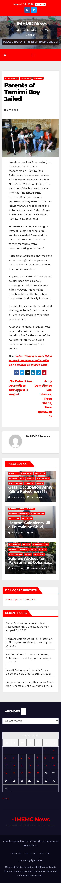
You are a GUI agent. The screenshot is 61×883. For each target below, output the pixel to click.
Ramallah (38, 78)
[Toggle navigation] (33, 55)
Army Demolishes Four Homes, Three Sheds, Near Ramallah (43, 396)
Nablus (42, 549)
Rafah (40, 483)
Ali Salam (36, 497)
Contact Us (30, 853)
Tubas (28, 554)
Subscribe (44, 853)
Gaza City (14, 473)
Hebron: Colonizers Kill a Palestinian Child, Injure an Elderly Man (29, 526)
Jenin (33, 549)
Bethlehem (14, 544)
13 (29, 765)
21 (37, 773)
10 (5, 765)
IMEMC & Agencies (39, 436)
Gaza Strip (40, 473)
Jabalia (30, 478)
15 (45, 765)
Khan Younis (43, 478)
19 (21, 773)
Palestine (29, 483)
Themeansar (30, 845)
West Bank (27, 518)
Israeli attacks (16, 478)
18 (14, 773)
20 (29, 773)
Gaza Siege (26, 473)
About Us (16, 853)
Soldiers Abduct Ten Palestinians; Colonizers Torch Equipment (30, 562)
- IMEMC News (30, 23)
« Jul (5, 798)
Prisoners (26, 78)
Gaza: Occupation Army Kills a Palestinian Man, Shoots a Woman (30, 491)
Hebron (13, 509)
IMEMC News (37, 568)
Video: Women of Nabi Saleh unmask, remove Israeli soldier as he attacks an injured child (30, 360)
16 (53, 765)
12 (21, 765)
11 (14, 765)
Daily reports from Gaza (21, 599)
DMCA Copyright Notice (30, 860)
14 (37, 765)
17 (5, 773)
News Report (11, 78)
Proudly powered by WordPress (20, 841)
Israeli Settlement (18, 514)
